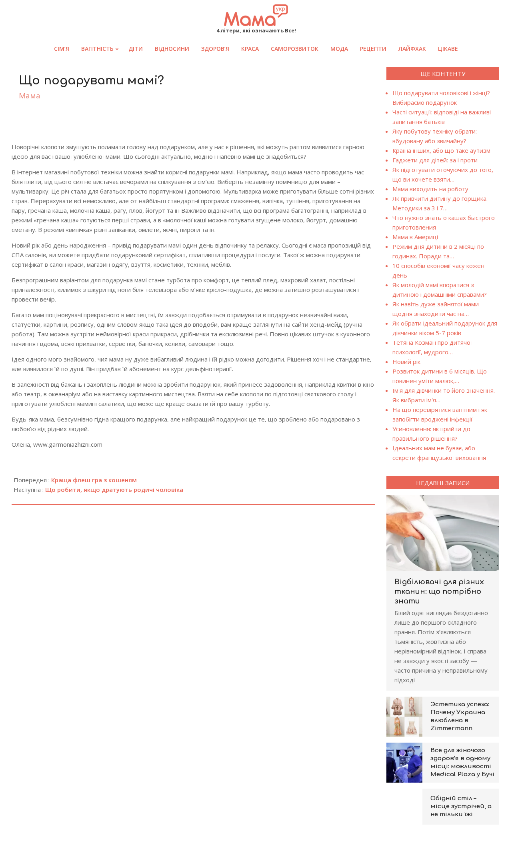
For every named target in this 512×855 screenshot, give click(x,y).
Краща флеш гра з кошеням (94, 480)
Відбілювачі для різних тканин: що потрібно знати (439, 591)
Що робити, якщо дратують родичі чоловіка (114, 489)
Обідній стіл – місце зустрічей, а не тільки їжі (461, 806)
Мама (29, 95)
